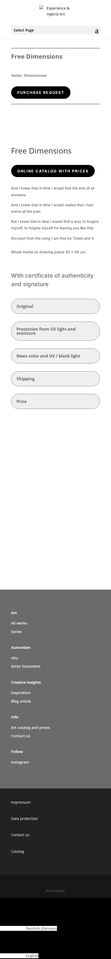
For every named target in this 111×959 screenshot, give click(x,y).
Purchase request (40, 92)
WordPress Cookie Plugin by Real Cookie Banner (41, 900)
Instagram (20, 762)
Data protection (24, 818)
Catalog (17, 851)
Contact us (20, 834)
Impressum (21, 802)
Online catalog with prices (53, 171)
